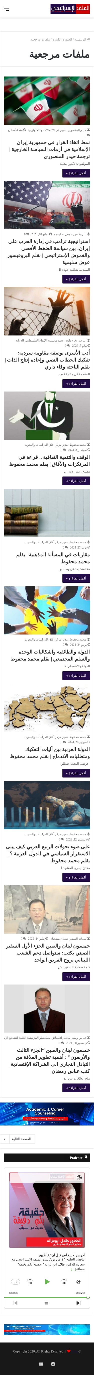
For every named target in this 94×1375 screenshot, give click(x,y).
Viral (74, 1351)
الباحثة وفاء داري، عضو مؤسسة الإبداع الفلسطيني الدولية (51, 340)
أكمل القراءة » (76, 173)
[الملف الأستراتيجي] (70, 9)
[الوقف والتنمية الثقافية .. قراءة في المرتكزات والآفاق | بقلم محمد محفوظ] (47, 416)
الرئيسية (81, 39)
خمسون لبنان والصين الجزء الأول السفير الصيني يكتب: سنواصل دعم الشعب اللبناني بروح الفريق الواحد (48, 952)
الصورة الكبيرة (62, 39)
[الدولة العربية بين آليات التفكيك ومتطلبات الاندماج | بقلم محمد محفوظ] (47, 708)
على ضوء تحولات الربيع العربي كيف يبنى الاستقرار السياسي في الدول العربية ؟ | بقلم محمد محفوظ (48, 853)
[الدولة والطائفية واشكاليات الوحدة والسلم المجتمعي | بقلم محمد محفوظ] (47, 610)
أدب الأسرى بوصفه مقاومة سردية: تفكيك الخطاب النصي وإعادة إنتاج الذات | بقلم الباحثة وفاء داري (47, 360)
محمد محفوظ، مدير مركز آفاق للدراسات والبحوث (55, 444)
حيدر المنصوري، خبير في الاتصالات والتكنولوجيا (57, 130)
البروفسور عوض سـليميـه (70, 234)
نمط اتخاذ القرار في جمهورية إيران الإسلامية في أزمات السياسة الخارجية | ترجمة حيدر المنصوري (49, 149)
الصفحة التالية (21, 1139)
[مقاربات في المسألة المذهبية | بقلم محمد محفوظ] (47, 513)
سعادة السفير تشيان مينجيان (68, 938)
